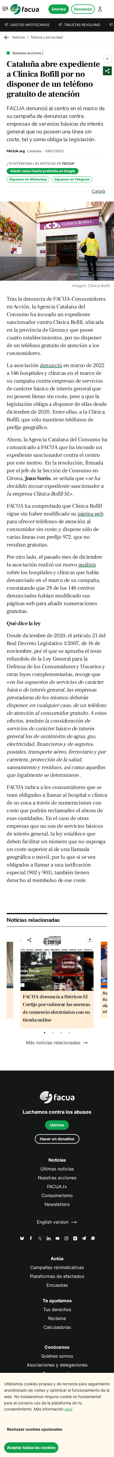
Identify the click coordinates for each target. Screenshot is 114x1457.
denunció (51, 365)
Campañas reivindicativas (57, 1267)
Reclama (57, 1318)
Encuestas (57, 1285)
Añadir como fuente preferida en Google (42, 171)
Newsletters (57, 1204)
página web (90, 513)
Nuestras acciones (57, 1177)
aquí (68, 1409)
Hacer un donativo (57, 1138)
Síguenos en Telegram (72, 179)
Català (98, 191)
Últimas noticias (57, 1169)
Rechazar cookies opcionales (34, 1429)
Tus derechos (57, 1309)
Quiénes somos (57, 1356)
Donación (83, 9)
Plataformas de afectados (57, 1276)
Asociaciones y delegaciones (57, 1365)
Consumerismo (57, 1195)
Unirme (59, 9)
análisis (87, 564)
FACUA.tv (57, 1186)
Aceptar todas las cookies (31, 1447)
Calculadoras (57, 1327)
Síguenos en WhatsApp (28, 179)
